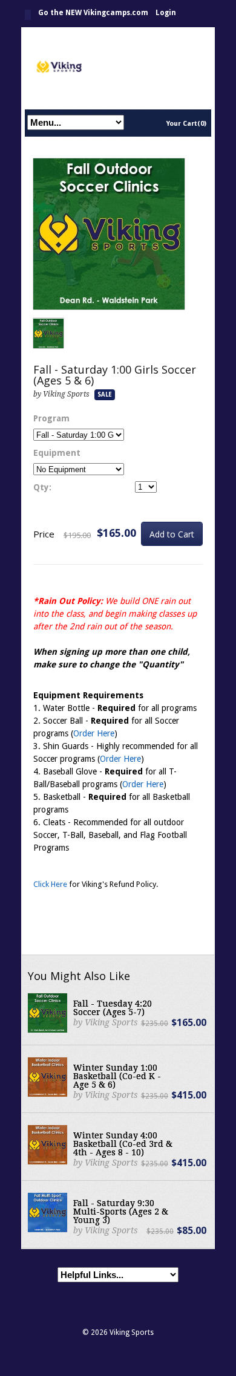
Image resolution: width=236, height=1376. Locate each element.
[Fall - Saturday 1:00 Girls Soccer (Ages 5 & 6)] (109, 234)
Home (28, 15)
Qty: (42, 487)
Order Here (93, 733)
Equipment (56, 453)
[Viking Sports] (118, 68)
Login (166, 12)
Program (51, 418)
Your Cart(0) (186, 124)
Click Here (50, 884)
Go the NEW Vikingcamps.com (93, 12)
